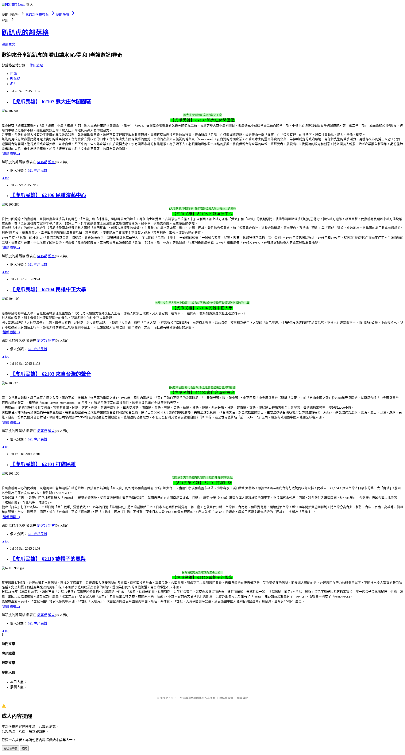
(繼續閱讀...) (11, 153)
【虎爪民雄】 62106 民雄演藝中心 (48, 195)
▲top (5, 178)
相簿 (13, 73)
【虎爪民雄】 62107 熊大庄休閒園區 (50, 101)
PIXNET (171, 698)
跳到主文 (8, 44)
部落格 (15, 79)
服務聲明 (242, 698)
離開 (24, 748)
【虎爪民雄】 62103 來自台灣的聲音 (50, 374)
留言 (51, 162)
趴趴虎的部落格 (25, 32)
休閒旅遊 (36, 65)
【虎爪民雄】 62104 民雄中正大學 (48, 289)
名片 (13, 84)
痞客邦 (42, 162)
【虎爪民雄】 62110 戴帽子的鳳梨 (48, 559)
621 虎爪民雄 (37, 170)
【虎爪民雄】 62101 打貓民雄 (43, 464)
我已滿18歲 (10, 748)
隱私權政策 (226, 698)
